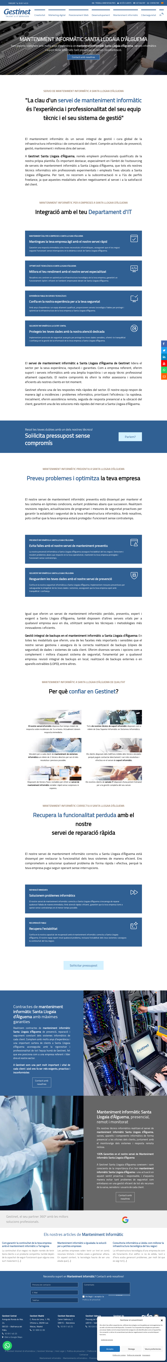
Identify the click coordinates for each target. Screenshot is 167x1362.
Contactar (83, 1354)
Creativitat (39, 15)
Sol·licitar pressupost (83, 965)
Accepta (109, 1349)
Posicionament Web (78, 15)
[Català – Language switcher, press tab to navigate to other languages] (162, 2)
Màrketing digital (56, 15)
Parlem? (130, 436)
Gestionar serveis (107, 1339)
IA (160, 15)
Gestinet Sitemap (45, 1351)
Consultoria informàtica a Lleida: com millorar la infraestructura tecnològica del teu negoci (138, 1244)
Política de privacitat (134, 1355)
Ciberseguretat (148, 15)
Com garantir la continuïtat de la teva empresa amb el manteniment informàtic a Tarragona (27, 1244)
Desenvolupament (101, 15)
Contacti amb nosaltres (83, 57)
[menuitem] (103, 3)
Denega (131, 1349)
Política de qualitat (95, 1351)
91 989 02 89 (39, 1330)
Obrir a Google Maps (13, 1337)
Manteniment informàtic (125, 15)
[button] (161, 1320)
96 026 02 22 (94, 1326)
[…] (19, 1261)
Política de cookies (119, 1355)
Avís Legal (59, 1351)
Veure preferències (153, 1349)
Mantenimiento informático (75, 1358)
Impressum (146, 1355)
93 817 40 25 (23, 3)
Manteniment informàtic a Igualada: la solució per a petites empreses (81, 1244)
